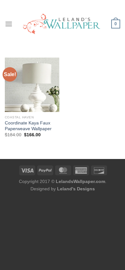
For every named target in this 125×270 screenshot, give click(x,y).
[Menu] (9, 24)
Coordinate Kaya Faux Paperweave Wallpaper (28, 126)
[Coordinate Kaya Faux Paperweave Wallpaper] (32, 85)
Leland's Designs (76, 188)
